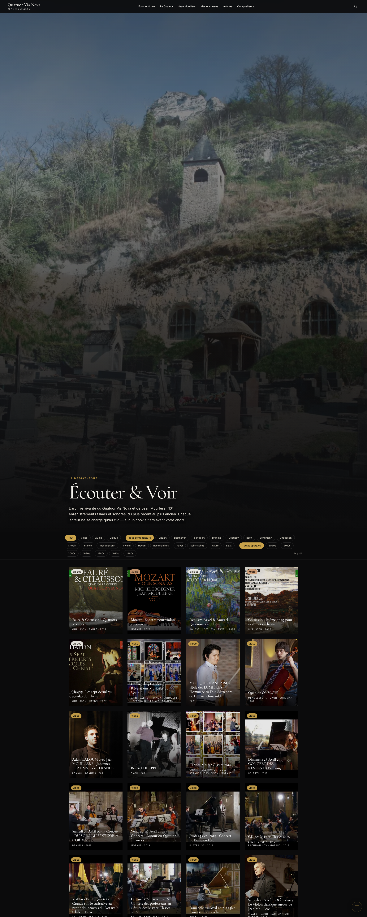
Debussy (234, 537)
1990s (86, 553)
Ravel (180, 545)
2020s (272, 545)
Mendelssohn (107, 545)
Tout (70, 537)
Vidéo (84, 537)
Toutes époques (251, 545)
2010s (287, 545)
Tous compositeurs (140, 537)
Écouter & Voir (146, 6)
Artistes (227, 6)
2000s (72, 553)
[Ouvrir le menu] (357, 907)
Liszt (228, 545)
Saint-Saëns (197, 545)
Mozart (162, 537)
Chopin (72, 545)
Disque (114, 537)
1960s (130, 553)
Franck (88, 545)
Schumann (266, 537)
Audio (98, 537)
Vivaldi (127, 545)
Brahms (216, 537)
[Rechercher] (355, 6)
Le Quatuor (166, 6)
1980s (101, 553)
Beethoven (180, 537)
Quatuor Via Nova (24, 6)
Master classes (209, 6)
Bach (249, 537)
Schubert (199, 537)
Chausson (286, 537)
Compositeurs (245, 6)
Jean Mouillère (187, 6)
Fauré (215, 545)
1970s (115, 553)
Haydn (142, 545)
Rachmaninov (161, 545)
